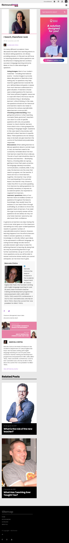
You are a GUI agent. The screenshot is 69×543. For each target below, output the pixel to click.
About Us (5, 524)
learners (12, 318)
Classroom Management (10, 315)
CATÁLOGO (5, 522)
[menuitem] (54, 1)
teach (16, 318)
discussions (7, 318)
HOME (3, 517)
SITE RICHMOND (6, 519)
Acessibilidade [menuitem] (48, 1)
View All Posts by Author (11, 369)
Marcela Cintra (11, 263)
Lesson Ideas (20, 315)
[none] (58, 1)
